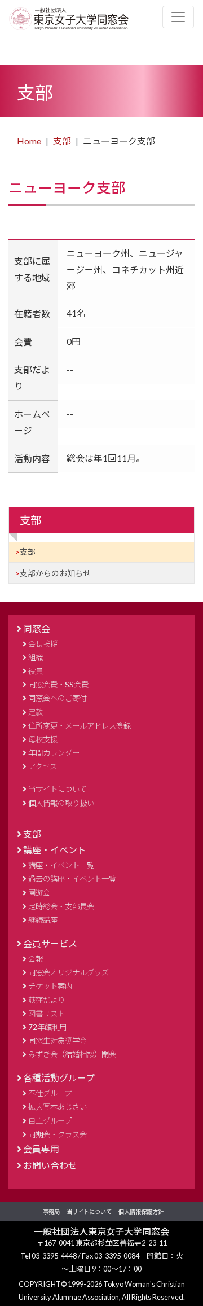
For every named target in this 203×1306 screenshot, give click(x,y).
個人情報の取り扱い (61, 803)
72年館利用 (47, 1027)
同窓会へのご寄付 (57, 698)
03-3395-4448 (55, 1255)
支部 (62, 140)
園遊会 (39, 892)
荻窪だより (46, 1000)
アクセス (42, 766)
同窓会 (36, 628)
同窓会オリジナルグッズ (68, 972)
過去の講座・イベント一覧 (72, 878)
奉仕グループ (50, 1093)
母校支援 (43, 739)
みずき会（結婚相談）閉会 (72, 1054)
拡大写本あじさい (57, 1106)
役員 (35, 671)
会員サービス (50, 943)
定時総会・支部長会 (61, 906)
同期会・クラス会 (57, 1134)
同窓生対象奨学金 (57, 1040)
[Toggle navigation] (178, 17)
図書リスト (46, 1013)
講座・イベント (54, 849)
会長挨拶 (43, 643)
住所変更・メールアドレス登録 (79, 725)
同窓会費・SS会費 (58, 684)
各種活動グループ (59, 1077)
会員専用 (41, 1148)
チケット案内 (50, 986)
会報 (35, 958)
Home (29, 140)
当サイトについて (57, 789)
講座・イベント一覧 (61, 865)
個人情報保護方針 (141, 1211)
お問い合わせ (50, 1165)
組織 (35, 657)
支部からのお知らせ (55, 573)
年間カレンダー (54, 752)
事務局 (51, 1211)
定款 (35, 712)
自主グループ (50, 1120)
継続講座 (43, 919)
